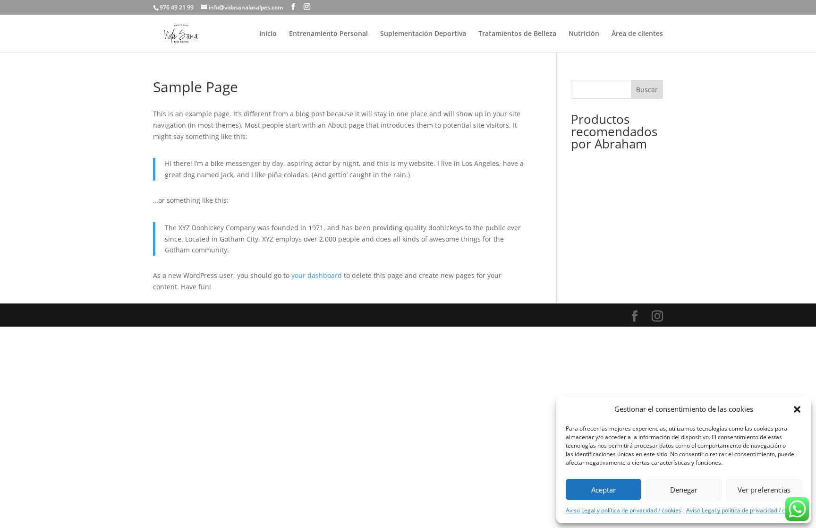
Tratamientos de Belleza (517, 34)
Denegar (683, 489)
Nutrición (584, 34)
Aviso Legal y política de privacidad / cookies (623, 510)
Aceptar (603, 489)
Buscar (647, 89)
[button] (797, 409)
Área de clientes (637, 34)
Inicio (268, 34)
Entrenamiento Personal (328, 34)
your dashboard (316, 275)
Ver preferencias (764, 489)
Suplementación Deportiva (423, 34)
